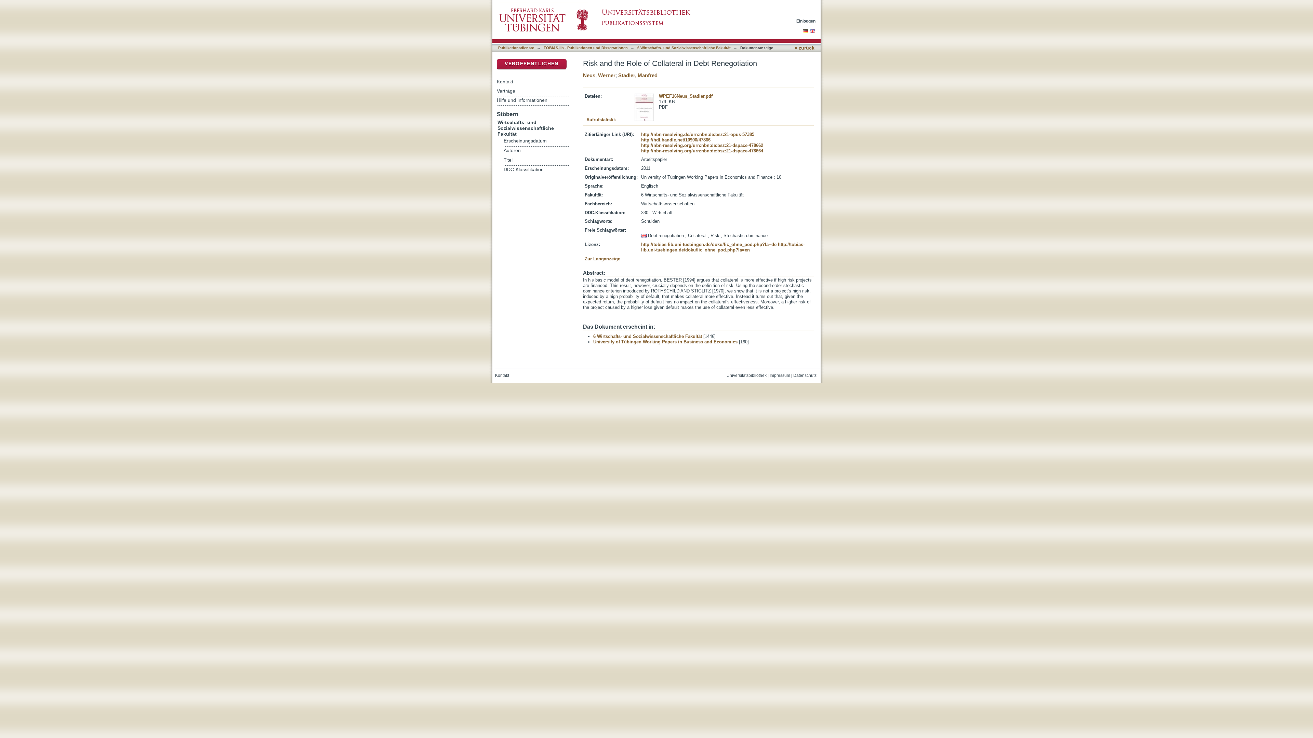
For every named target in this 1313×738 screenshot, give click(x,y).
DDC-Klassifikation (524, 169)
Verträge (506, 91)
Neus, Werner (599, 75)
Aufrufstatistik (601, 119)
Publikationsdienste (516, 48)
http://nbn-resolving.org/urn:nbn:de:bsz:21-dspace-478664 (702, 150)
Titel (508, 160)
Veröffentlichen (531, 63)
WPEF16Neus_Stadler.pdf (686, 96)
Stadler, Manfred (638, 75)
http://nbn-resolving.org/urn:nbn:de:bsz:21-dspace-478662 (702, 145)
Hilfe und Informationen (522, 100)
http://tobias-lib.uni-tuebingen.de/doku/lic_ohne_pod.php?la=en (723, 247)
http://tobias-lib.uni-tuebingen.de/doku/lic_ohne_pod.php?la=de (709, 244)
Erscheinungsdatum (525, 141)
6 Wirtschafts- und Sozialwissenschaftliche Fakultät (684, 48)
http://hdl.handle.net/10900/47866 (676, 139)
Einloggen (805, 21)
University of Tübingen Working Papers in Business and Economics (665, 341)
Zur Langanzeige (602, 258)
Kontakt (505, 81)
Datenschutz (805, 375)
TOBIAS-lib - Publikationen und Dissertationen (586, 48)
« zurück (804, 48)
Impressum (780, 375)
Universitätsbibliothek (747, 375)
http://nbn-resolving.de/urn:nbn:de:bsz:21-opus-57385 (697, 134)
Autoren (512, 150)
